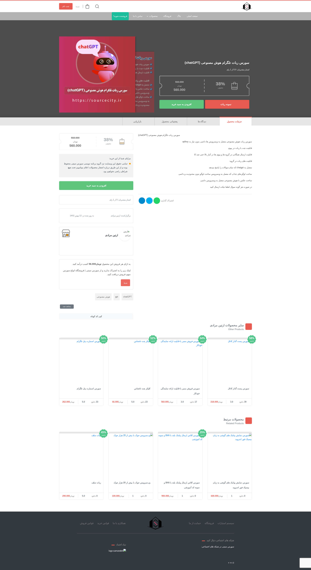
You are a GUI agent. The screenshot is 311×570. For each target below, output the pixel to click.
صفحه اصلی (192, 16)
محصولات (153, 16)
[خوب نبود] (69, 200)
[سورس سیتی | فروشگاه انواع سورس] (247, 6)
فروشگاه (167, 16)
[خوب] (75, 200)
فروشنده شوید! (120, 16)
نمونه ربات (226, 104)
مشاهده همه (67, 306)
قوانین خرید (103, 523)
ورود (77, 6)
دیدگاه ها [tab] (202, 121)
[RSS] (198, 554)
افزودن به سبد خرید (181, 104)
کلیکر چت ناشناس (142, 388)
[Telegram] (213, 554)
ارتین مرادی (111, 235)
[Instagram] (205, 554)
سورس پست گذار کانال (238, 388)
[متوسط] (72, 200)
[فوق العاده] (77, 200)
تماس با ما (138, 16)
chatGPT (127, 297)
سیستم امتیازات (226, 523)
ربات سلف (96, 482)
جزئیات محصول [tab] (234, 121)
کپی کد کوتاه (96, 316)
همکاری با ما (119, 523)
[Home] (155, 523)
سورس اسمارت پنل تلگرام (89, 388)
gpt (116, 297)
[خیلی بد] (67, 200)
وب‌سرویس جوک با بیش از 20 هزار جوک (132, 482)
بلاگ (179, 16)
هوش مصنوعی (103, 297)
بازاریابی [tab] (137, 121)
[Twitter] (221, 554)
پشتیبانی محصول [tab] (170, 121)
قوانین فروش (86, 523)
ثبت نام (66, 6)
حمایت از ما (195, 523)
